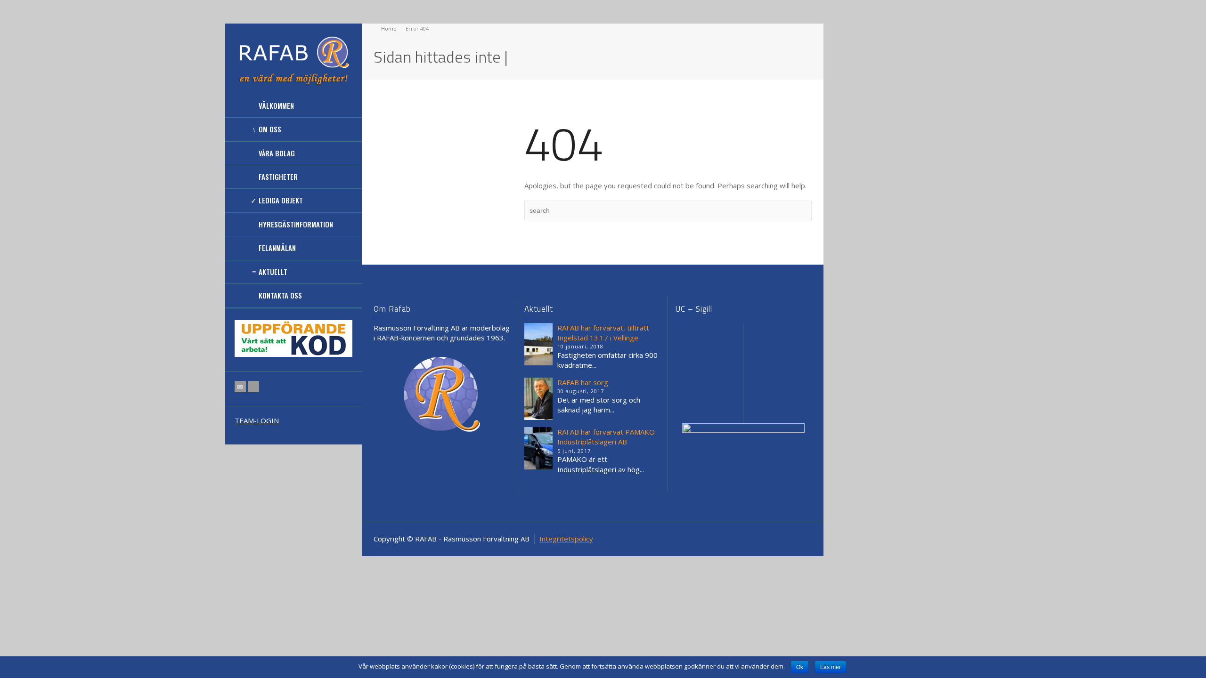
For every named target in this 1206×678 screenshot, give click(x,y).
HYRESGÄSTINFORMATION (296, 224)
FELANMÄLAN (277, 247)
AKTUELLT (273, 271)
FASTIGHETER (278, 176)
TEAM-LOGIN (257, 420)
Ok (799, 667)
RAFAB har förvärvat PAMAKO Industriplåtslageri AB (606, 436)
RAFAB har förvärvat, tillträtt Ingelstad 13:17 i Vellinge (603, 332)
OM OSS (270, 129)
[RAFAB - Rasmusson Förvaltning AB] (293, 59)
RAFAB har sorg (582, 382)
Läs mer (830, 667)
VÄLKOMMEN (276, 105)
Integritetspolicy (566, 538)
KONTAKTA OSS (280, 295)
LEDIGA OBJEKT (281, 200)
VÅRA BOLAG (277, 153)
